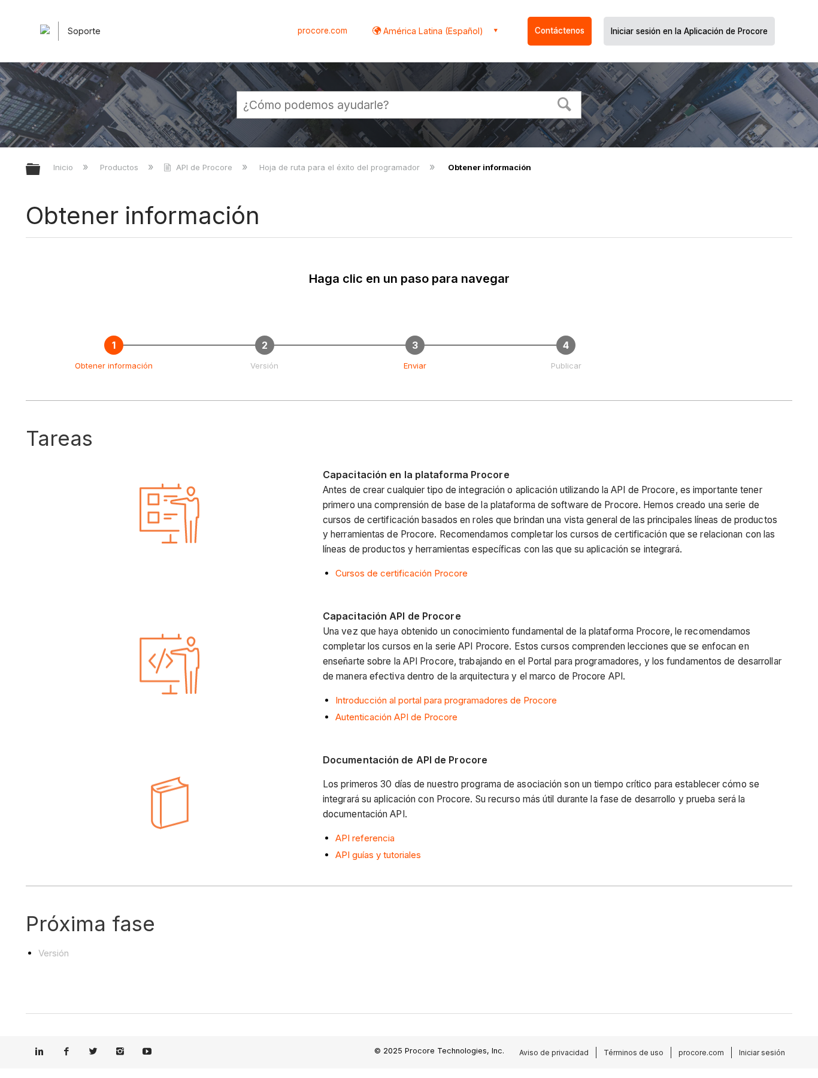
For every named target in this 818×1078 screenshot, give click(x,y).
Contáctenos (559, 30)
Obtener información (114, 365)
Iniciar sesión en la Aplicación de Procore (689, 31)
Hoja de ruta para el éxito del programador (340, 167)
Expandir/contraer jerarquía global (40, 170)
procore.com (322, 30)
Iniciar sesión (762, 1052)
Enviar (415, 365)
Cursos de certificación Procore (401, 573)
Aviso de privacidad (554, 1052)
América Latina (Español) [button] (432, 31)
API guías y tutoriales (378, 854)
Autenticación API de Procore (396, 717)
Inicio (64, 167)
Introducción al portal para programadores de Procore (446, 700)
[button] (564, 103)
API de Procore (204, 167)
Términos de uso (634, 1052)
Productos (120, 167)
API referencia (365, 838)
